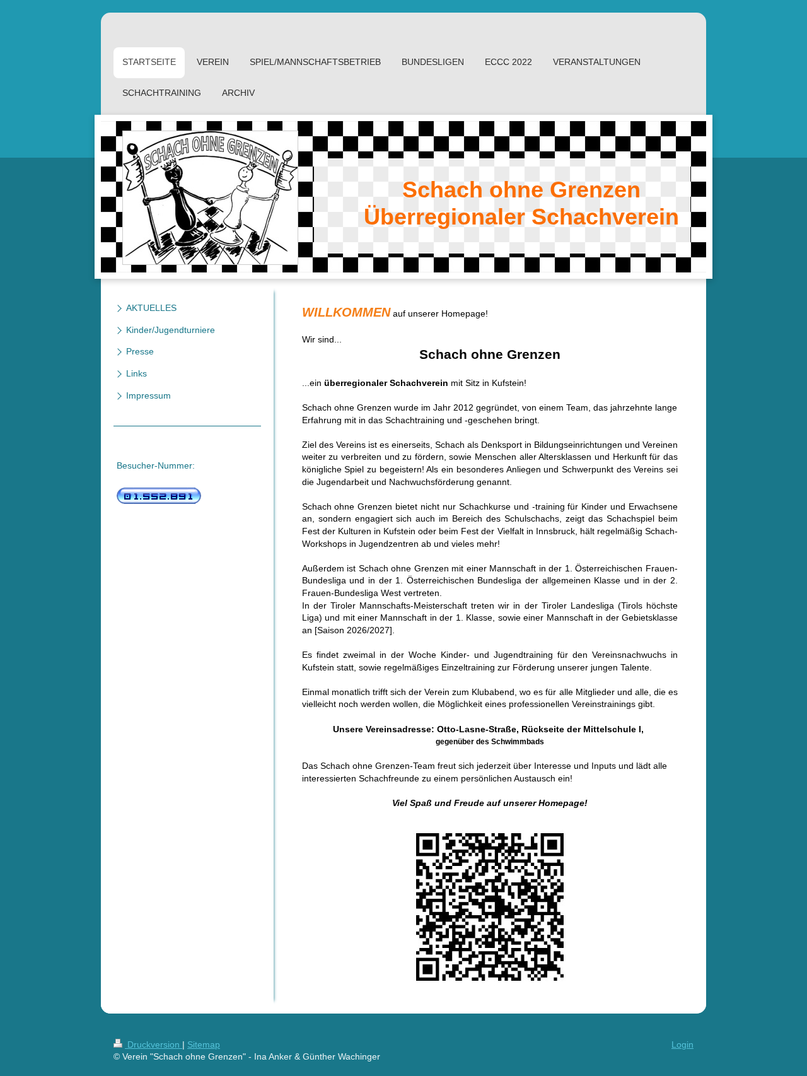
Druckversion (153, 1044)
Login (682, 1044)
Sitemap (203, 1044)
